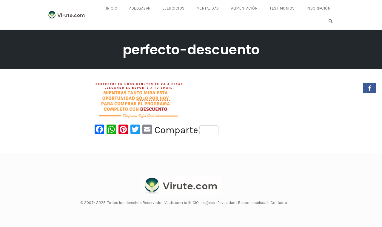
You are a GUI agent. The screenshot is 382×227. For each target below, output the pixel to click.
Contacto (278, 202)
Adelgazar (140, 8)
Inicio (111, 8)
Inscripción (319, 8)
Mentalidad (208, 8)
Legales (208, 202)
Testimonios (282, 8)
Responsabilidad (253, 202)
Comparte (176, 130)
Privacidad (227, 202)
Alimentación (244, 8)
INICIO (194, 202)
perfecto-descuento (191, 49)
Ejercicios (174, 8)
